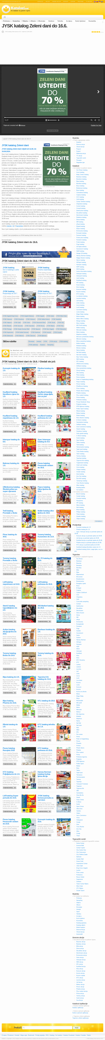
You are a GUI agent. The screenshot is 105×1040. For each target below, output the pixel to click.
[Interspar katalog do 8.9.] (10, 455)
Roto (77, 768)
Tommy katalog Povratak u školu (10, 559)
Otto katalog (80, 372)
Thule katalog (80, 514)
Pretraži (17, 1027)
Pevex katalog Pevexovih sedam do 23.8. (10, 821)
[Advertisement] (52, 48)
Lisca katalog (80, 305)
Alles (77, 831)
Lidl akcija (79, 982)
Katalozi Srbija (99, 1)
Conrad (78, 604)
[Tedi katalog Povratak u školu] (10, 526)
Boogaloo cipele (81, 583)
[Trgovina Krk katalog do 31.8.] (45, 692)
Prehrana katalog (81, 399)
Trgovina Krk (80, 788)
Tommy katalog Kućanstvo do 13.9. (46, 535)
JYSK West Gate (61, 316)
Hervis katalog (80, 260)
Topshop (78, 781)
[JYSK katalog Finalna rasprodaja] (45, 283)
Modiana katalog (81, 345)
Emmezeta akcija (81, 955)
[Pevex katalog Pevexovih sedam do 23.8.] (10, 834)
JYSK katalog (52, 130)
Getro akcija (80, 957)
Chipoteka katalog (81, 204)
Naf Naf (78, 723)
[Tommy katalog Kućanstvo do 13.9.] (45, 550)
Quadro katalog (80, 516)
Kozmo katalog (80, 291)
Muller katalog (80, 343)
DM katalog (79, 222)
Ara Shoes (79, 559)
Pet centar (79, 734)
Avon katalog (80, 172)
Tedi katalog (80, 444)
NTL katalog (80, 361)
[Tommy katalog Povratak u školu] (10, 573)
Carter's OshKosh (81, 592)
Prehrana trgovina (81, 757)
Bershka (78, 568)
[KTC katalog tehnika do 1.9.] (45, 739)
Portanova (79, 875)
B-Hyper (78, 588)
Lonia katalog (80, 312)
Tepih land (79, 772)
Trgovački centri (81, 158)
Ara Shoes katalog (81, 170)
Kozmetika (92, 21)
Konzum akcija (80, 971)
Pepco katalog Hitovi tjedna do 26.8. (44, 489)
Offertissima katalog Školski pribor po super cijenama (11, 489)
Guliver (78, 637)
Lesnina (78, 669)
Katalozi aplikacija (77, 1007)
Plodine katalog (81, 393)
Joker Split (79, 866)
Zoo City (78, 829)
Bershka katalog (81, 183)
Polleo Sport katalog (82, 408)
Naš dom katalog (81, 354)
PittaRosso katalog (82, 386)
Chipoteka (79, 597)
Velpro (78, 813)
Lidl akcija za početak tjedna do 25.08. (87, 538)
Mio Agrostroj (80, 714)
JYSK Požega (7, 329)
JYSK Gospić (57, 332)
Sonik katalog (80, 438)
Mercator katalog (81, 330)
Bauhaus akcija (81, 944)
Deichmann (79, 610)
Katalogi (97, 1)
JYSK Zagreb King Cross (10, 316)
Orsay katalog (80, 370)
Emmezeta (79, 622)
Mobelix (78, 716)
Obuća (33, 21)
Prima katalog (80, 397)
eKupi (78, 619)
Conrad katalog (80, 208)
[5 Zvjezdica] (99, 32)
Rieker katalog (80, 413)
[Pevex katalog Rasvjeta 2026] (10, 763)
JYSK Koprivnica (8, 332)
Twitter (89, 1035)
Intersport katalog (81, 276)
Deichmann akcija (81, 953)
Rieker (78, 766)
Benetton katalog (81, 179)
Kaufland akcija (81, 966)
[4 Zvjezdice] (97, 32)
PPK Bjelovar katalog (82, 406)
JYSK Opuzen (36, 329)
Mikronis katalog (81, 339)
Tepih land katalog (81, 449)
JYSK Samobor (29, 326)
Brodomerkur (80, 581)
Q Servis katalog (81, 420)
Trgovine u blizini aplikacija (80, 1018)
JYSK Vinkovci (30, 319)
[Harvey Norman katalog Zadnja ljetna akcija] (45, 787)
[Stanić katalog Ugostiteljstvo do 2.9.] (10, 621)
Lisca (78, 676)
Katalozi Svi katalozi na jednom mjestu (16, 9)
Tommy (78, 779)
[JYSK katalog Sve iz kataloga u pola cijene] (10, 283)
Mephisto (79, 718)
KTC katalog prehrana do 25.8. (45, 749)
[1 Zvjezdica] (92, 32)
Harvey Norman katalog (83, 255)
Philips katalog (80, 512)
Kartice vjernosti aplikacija (80, 1013)
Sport (78, 911)
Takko (78, 770)
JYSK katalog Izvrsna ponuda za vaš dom (45, 798)
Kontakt (17, 1035)
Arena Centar (80, 843)
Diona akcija (80, 948)
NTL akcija (79, 964)
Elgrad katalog (80, 226)
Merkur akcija (80, 984)
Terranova (79, 775)
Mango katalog (80, 321)
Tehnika (60, 21)
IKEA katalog (80, 269)
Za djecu (69, 21)
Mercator (79, 709)
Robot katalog (80, 415)
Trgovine (80, 1)
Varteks (78, 811)
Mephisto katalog (81, 334)
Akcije (48, 1)
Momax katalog (81, 348)
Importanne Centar (81, 863)
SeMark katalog (81, 424)
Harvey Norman (81, 640)
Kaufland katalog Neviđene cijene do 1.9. (11, 394)
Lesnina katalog (81, 298)
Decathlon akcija (81, 950)
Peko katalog (80, 375)
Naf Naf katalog (81, 352)
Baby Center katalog (82, 174)
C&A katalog (80, 199)
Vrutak (78, 822)
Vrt (13, 226)
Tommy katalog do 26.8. (46, 654)
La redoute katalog (81, 296)
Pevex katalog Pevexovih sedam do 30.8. (45, 465)
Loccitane (79, 680)
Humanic (79, 644)
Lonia (78, 685)
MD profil (79, 703)
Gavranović (79, 633)
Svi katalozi (79, 490)
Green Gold (79, 861)
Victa (77, 817)
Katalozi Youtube (81, 1035)
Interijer (9, 226)
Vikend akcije (56, 1)
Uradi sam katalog (81, 465)
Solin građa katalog (82, 433)
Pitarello (78, 743)
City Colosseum (81, 852)
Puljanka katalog (81, 404)
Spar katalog (80, 440)
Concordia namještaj (82, 601)
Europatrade (80, 624)
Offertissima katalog (82, 363)
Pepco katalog (80, 381)
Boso (77, 586)
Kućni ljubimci (80, 21)
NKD (77, 730)
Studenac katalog (81, 431)
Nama (78, 721)
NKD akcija (79, 962)
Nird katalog (79, 507)
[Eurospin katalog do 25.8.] (45, 834)
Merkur (78, 712)
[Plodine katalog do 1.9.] (45, 383)
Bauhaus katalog (81, 177)
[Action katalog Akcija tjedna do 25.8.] (10, 644)
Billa (77, 570)
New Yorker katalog (82, 357)
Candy (78, 833)
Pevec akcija (80, 986)
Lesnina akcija (80, 980)
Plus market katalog (82, 395)
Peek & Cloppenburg (82, 739)
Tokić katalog (80, 454)
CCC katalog (80, 197)
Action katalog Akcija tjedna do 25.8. (9, 631)
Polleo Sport (80, 763)
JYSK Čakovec (30, 335)
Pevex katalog (80, 384)
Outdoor (51, 21)
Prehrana (6, 21)
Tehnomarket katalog (82, 447)
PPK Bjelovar (80, 761)
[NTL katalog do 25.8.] (45, 716)
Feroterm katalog (81, 240)
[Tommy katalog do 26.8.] (45, 668)
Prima (78, 754)
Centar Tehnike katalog (83, 201)
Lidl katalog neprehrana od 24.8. (11, 583)
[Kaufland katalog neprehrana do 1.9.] (10, 431)
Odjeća (25, 21)
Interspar (79, 651)
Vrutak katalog (80, 472)
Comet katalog (80, 206)
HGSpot (78, 642)
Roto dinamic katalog (82, 417)
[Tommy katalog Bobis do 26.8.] (10, 668)
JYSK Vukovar (7, 319)
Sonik (78, 804)
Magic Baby (79, 696)
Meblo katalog (80, 327)
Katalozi (40, 1)
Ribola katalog (80, 411)
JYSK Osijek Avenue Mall (21, 329)
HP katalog (79, 503)
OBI (77, 790)
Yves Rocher (80, 826)
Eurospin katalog (81, 233)
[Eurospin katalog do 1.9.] (10, 383)
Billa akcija (79, 946)
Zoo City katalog (81, 476)
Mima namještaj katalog (83, 341)
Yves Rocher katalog (82, 483)
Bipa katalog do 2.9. (11, 677)
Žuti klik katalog (81, 478)
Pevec (78, 741)
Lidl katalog (79, 300)
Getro (78, 635)
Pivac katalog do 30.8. (10, 535)
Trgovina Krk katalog (82, 460)
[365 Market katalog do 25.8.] (45, 621)
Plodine (78, 750)
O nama (4, 1035)
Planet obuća (80, 748)
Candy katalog (80, 496)
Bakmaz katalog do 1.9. (11, 464)
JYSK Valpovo (7, 322)
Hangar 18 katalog (81, 253)
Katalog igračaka (81, 923)
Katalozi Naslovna (5, 17)
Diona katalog (80, 219)
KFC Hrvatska (80, 660)
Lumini (78, 870)
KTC (77, 662)
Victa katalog (80, 467)
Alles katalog (80, 485)
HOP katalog (80, 267)
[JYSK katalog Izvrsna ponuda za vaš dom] (45, 811)
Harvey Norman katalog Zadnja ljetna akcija (44, 774)
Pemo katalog (80, 377)
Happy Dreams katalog (83, 258)
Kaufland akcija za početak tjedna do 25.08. (89, 540)
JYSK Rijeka (50, 326)
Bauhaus (79, 561)
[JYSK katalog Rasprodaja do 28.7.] (10, 306)
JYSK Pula (60, 326)
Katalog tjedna (80, 487)
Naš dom (79, 725)
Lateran (78, 667)
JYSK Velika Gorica (43, 319)
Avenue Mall (80, 845)
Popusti (65, 1)
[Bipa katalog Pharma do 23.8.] (10, 716)
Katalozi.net (18, 350)
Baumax (78, 563)
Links (78, 673)
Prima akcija (80, 993)
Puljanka (79, 759)
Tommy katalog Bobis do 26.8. (9, 654)
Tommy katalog (81, 456)
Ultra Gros (79, 808)
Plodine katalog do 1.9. (46, 369)
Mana (78, 694)
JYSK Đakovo (19, 335)
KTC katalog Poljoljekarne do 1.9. (11, 773)
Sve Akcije (79, 1000)
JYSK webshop (33, 345)
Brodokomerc (80, 579)
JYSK (45, 341)
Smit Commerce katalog (83, 426)
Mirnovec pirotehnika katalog (84, 336)
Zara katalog (80, 474)
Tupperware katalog (82, 463)
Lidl (77, 671)
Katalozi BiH (102, 1)
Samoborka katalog (82, 422)
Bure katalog (80, 190)
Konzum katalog (81, 289)
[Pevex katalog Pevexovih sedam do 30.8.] (45, 478)
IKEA (78, 649)
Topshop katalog (81, 458)
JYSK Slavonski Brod (38, 322)
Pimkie (78, 745)
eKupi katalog (80, 224)
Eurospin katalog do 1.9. (11, 369)
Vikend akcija (80, 932)
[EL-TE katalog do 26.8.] (45, 573)
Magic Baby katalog (82, 314)
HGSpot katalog (81, 262)
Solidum (78, 881)
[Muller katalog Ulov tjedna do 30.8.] (45, 526)
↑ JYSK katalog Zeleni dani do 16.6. (94, 1038)
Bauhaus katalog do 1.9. (46, 630)
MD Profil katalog (81, 325)
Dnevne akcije (80, 144)
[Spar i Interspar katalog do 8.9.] (45, 455)
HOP (77, 646)
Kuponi (73, 1)
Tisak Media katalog (82, 451)
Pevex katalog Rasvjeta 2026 (9, 749)
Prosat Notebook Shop (83, 402)
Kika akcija (79, 968)
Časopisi (79, 160)
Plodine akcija (80, 989)
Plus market (80, 752)
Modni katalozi (80, 927)
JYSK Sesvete (18, 326)
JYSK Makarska (61, 329)
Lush (77, 678)
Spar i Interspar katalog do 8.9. (44, 440)
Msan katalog (80, 509)
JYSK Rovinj (40, 326)
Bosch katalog (80, 494)
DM (77, 617)
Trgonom (79, 786)
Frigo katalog (80, 244)
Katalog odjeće (80, 925)
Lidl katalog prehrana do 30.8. (45, 583)
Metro (78, 707)
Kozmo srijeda (80, 975)
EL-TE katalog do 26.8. (45, 559)
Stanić (78, 797)
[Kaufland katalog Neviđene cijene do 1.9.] (10, 407)
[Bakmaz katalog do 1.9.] (10, 478)
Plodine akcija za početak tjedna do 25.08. (89, 542)
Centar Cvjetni (80, 848)
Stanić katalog (80, 429)
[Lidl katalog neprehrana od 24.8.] (10, 597)
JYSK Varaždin (56, 319)
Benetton (79, 565)
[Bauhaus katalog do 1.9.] (45, 644)
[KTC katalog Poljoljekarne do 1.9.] (10, 787)
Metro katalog (80, 332)
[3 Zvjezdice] (96, 32)
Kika (77, 655)
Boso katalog (80, 186)
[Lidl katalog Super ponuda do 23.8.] (10, 811)
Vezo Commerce (81, 815)
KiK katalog (79, 282)
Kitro (77, 658)
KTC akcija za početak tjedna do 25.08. (88, 545)
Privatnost (11, 1035)
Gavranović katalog (82, 249)
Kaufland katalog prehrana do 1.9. (45, 417)
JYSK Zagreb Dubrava (27, 316)
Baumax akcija (80, 941)
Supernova (79, 879)
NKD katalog (80, 359)
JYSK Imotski (47, 332)
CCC (77, 595)
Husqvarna (79, 500)
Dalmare (78, 857)
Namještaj (16, 21)
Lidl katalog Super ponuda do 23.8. (10, 797)
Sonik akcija (80, 998)
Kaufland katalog (81, 280)
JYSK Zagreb (40, 316)
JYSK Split (17, 322)
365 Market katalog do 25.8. (46, 607)
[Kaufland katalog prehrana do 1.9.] (45, 431)
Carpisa (78, 590)
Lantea (78, 664)
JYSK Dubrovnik (8, 335)
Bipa (77, 572)
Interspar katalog (81, 273)
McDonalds (79, 700)
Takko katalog (80, 442)
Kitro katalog (80, 287)
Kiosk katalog (80, 285)
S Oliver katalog (81, 435)
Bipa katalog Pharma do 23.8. (10, 702)
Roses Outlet (80, 877)
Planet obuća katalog (82, 390)
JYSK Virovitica (19, 319)
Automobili (79, 934)
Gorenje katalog (81, 498)
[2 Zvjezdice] (94, 32)
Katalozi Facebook (69, 1035)
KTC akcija (79, 977)
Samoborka (79, 793)
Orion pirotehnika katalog (83, 368)
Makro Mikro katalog (82, 318)
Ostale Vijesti (80, 890)
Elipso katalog (80, 228)
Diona (78, 615)
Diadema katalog (81, 217)
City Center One (81, 850)
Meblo (78, 705)
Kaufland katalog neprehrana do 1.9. (11, 417)
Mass (78, 698)
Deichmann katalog (82, 215)
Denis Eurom (80, 613)
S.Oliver (78, 802)
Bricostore (79, 577)
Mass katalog (80, 323)
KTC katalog (80, 294)
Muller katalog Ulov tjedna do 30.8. (46, 512)
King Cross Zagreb (81, 868)
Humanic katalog (81, 264)
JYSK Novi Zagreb (48, 329)
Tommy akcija (80, 996)
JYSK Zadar (50, 316)
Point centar (80, 872)
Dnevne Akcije (80, 929)
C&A (77, 599)
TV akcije (89, 1)
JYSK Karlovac (35, 332)
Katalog (52, 1035)
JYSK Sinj (61, 322)
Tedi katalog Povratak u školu (10, 512)
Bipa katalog (80, 181)
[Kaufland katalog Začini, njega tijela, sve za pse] (45, 407)
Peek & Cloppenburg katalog (84, 379)
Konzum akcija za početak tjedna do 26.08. (89, 536)
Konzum (78, 687)
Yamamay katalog (81, 481)
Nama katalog (80, 350)
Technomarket (80, 777)
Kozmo (78, 682)
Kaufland (79, 653)
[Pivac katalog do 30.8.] (10, 550)
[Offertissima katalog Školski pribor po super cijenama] (10, 502)
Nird (77, 727)
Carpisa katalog (81, 195)
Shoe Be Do (80, 795)
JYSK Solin (26, 322)
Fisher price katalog (82, 237)
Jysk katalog (80, 278)
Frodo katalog (80, 242)
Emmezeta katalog (82, 231)
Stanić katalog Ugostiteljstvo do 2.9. (10, 608)
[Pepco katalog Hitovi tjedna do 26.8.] (45, 502)
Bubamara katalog (81, 188)
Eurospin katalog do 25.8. (46, 820)
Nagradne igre (80, 162)
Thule (78, 835)
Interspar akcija (81, 959)
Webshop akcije (81, 153)
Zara (77, 824)
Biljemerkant (80, 574)
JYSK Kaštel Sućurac (22, 332)
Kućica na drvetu (81, 691)
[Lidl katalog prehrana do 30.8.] (45, 597)
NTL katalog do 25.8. (46, 701)
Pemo (78, 736)
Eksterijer (42, 21)
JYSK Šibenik (7, 326)
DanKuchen (79, 606)
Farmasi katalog (81, 235)
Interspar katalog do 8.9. (11, 440)
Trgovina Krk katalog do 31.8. (44, 678)
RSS (47, 1035)
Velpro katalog (80, 518)
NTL (77, 732)
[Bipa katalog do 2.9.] (10, 692)
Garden (78, 631)
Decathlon (79, 608)
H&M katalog (80, 251)
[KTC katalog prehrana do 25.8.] (45, 763)
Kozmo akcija (80, 973)
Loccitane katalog (81, 309)
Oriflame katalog (81, 366)
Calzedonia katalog (82, 192)
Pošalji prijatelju (40, 1035)
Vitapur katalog (80, 469)
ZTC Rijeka (79, 888)
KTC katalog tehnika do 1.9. (46, 725)
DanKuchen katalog (82, 210)
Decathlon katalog (81, 213)
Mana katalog (80, 316)
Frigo (77, 628)
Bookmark (31, 1035)
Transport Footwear (82, 784)
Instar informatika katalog (83, 271)
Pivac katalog (80, 388)
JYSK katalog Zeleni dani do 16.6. (34, 25)
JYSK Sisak (51, 322)
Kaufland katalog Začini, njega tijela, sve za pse (45, 394)
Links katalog (80, 303)
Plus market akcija (81, 991)
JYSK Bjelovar (42, 335)
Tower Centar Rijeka (82, 884)
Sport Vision (80, 806)
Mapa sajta (24, 1035)
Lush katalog (80, 307)
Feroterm (79, 626)
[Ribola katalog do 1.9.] (10, 739)
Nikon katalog (80, 505)
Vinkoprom (79, 820)
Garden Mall (80, 859)
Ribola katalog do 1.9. (10, 725)
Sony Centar (80, 799)
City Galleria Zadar (81, 854)
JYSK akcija (53, 341)
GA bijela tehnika (81, 246)
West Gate (79, 886)
